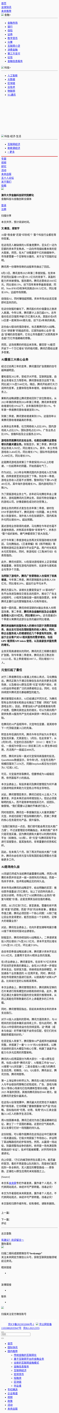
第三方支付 (14, 53)
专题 (3, 158)
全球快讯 (6, 7)
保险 (10, 30)
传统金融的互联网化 (25, 1355)
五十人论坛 (7, 178)
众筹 (10, 42)
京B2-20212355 (31, 1328)
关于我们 (6, 181)
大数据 (11, 79)
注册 (3, 209)
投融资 (17, 1378)
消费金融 (13, 49)
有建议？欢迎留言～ (12, 1240)
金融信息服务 (15, 61)
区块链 (11, 83)
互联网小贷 (14, 46)
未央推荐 (6, 11)
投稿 (3, 185)
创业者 (17, 1385)
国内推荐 (13, 1351)
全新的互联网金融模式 (26, 1362)
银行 (10, 26)
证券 (10, 34)
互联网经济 (14, 144)
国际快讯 (13, 1347)
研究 (3, 166)
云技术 (11, 87)
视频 (3, 162)
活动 (3, 170)
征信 (10, 57)
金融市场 (13, 23)
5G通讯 (12, 94)
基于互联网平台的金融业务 (29, 1359)
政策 (10, 1401)
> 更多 (11, 152)
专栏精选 (13, 1389)
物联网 (11, 91)
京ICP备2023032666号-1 (21, 1324)
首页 (3, 3)
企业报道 (13, 1393)
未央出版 (6, 174)
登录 (3, 205)
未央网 (12, 1183)
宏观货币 (19, 1374)
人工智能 (13, 75)
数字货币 (13, 38)
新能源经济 (14, 148)
